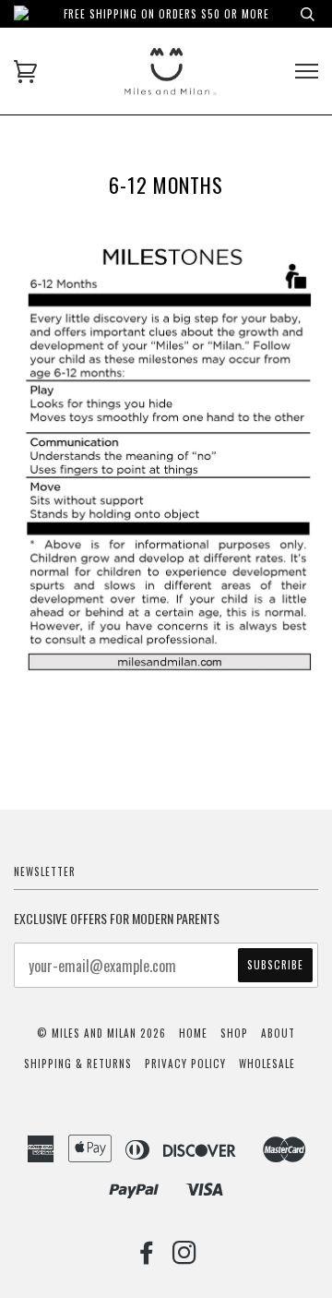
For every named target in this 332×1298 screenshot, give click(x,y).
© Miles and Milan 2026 (101, 1033)
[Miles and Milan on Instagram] (184, 1257)
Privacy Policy (185, 1063)
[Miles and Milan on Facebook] (147, 1257)
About (278, 1033)
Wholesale (267, 1063)
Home (193, 1033)
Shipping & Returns (78, 1063)
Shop (234, 1033)
